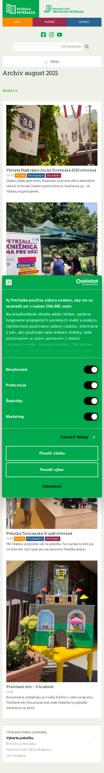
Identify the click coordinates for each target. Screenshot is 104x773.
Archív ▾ (10, 90)
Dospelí (84, 22)
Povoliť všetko (52, 453)
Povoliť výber (52, 469)
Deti (17, 22)
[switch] (91, 385)
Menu (54, 62)
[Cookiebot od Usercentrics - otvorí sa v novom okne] (76, 282)
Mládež (50, 22)
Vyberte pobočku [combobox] (19, 738)
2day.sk (21, 755)
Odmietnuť (52, 486)
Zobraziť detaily (74, 437)
